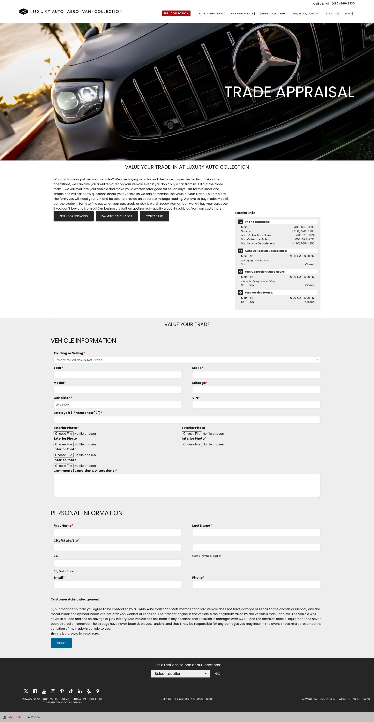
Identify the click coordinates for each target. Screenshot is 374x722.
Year (58, 368)
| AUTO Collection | (211, 13)
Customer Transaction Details (62, 702)
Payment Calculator (116, 216)
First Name (63, 525)
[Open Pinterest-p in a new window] (62, 691)
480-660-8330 (304, 227)
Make (197, 368)
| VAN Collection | (242, 13)
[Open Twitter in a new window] (26, 691)
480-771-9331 (305, 235)
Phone (198, 577)
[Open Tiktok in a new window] (71, 691)
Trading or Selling (69, 353)
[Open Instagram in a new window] (53, 691)
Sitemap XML (80, 699)
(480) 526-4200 (303, 231)
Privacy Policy (31, 699)
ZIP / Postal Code (63, 571)
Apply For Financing (73, 216)
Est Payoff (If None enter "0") (78, 413)
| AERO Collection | (273, 13)
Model (60, 383)
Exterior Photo (66, 428)
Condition (63, 398)
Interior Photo (194, 438)
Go (217, 674)
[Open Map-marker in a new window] (98, 691)
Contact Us (154, 216)
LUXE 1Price (95, 699)
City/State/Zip (67, 540)
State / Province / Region (206, 555)
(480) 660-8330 (342, 4)
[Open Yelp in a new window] (89, 691)
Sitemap (65, 699)
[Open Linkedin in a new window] (80, 691)
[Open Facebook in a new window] (35, 691)
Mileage (200, 383)
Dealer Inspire (362, 699)
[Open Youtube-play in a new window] (44, 691)
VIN (196, 398)
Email (59, 577)
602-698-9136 (305, 239)
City (56, 555)
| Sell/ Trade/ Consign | (305, 13)
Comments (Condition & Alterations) (86, 470)
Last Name (202, 525)
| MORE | (348, 13)
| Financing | (332, 13)
